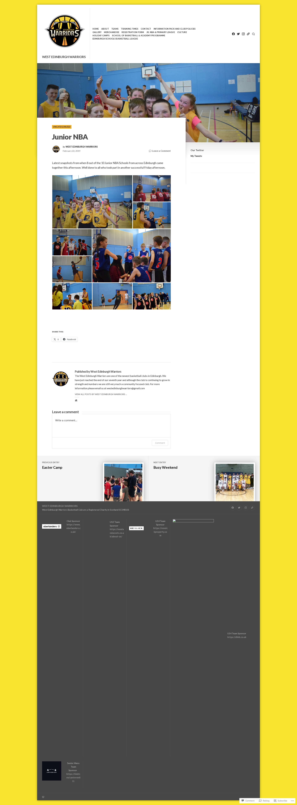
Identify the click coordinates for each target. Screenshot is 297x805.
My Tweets (196, 156)
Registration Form (133, 32)
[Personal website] (76, 400)
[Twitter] (238, 34)
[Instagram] (243, 34)
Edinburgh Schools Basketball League (115, 38)
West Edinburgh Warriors (64, 57)
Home (96, 29)
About (105, 29)
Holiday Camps (101, 35)
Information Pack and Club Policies (175, 29)
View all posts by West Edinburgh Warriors (100, 394)
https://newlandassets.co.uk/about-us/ (117, 533)
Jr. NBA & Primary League (160, 32)
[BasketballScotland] (248, 34)
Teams (114, 29)
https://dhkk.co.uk (236, 637)
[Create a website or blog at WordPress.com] (95, 797)
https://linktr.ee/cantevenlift (73, 778)
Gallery (97, 32)
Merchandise (111, 32)
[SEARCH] (253, 34)
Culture (182, 32)
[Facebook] (233, 34)
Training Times (129, 29)
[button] (92, 202)
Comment (160, 443)
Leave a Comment (161, 151)
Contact (146, 29)
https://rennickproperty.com (160, 532)
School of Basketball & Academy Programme (138, 35)
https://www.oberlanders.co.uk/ (73, 528)
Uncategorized (62, 127)
